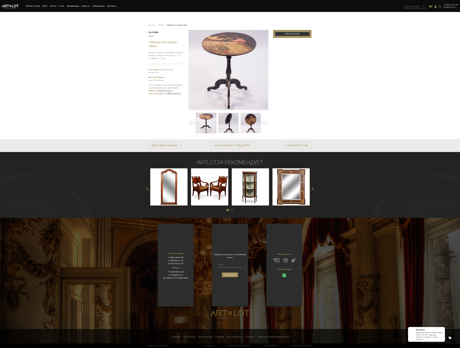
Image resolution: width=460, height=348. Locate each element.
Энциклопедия (205, 337)
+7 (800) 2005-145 (450, 5)
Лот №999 (153, 32)
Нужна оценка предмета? (232, 145)
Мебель (161, 25)
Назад (151, 36)
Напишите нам (297, 145)
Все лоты (152, 25)
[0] (430, 6)
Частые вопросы (235, 337)
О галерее (219, 337)
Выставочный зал (165, 145)
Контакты (250, 337)
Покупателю (189, 337)
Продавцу (176, 337)
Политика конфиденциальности (273, 337)
